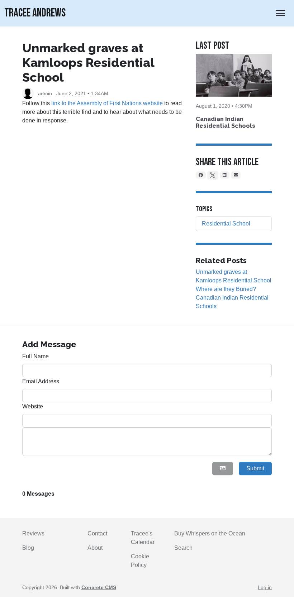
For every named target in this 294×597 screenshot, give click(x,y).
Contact (97, 533)
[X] (213, 175)
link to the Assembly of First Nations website (107, 103)
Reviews (33, 533)
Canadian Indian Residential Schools (225, 122)
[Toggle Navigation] (280, 13)
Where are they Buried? (226, 289)
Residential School (226, 223)
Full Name (35, 356)
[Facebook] (201, 175)
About (95, 548)
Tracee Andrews (35, 13)
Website (32, 406)
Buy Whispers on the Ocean (209, 533)
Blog (28, 548)
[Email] (236, 175)
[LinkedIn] (224, 175)
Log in (265, 587)
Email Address (40, 381)
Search (183, 548)
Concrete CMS (98, 587)
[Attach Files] (222, 468)
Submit (255, 468)
